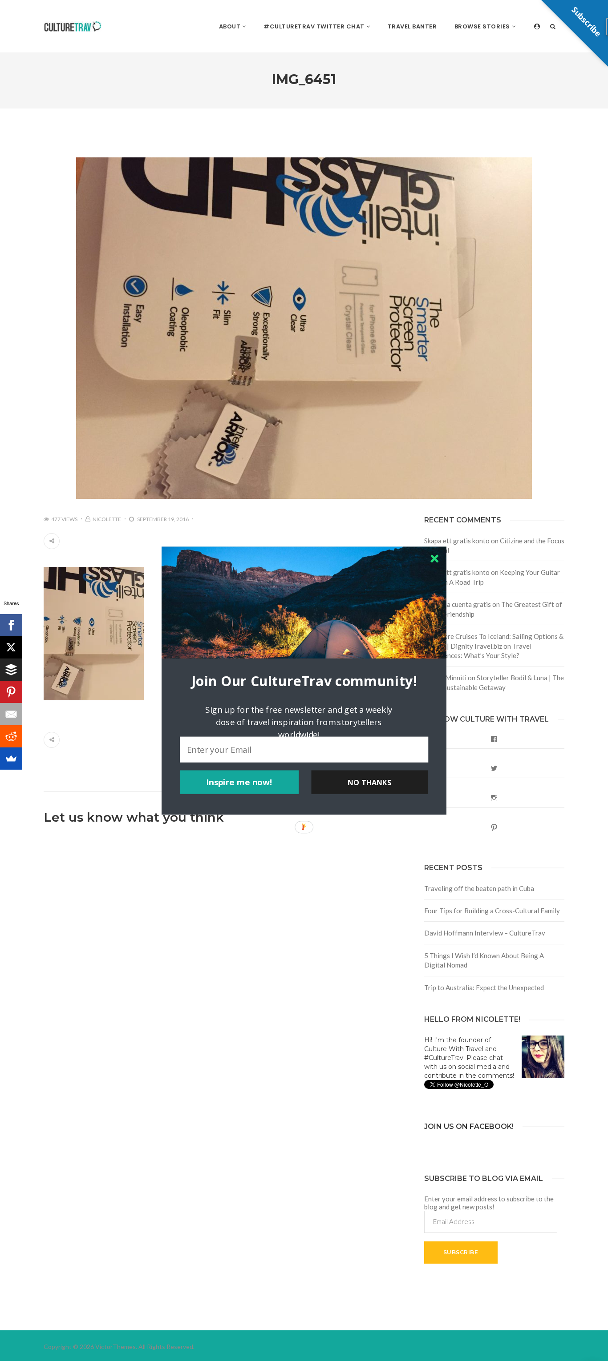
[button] (304, 680)
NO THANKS (369, 782)
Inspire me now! (239, 782)
